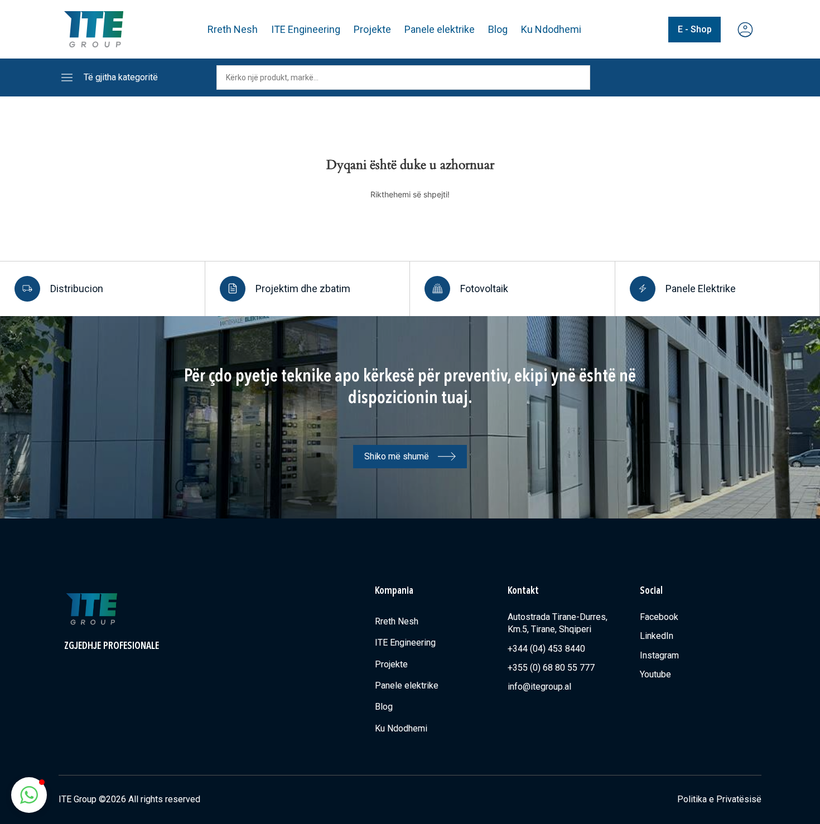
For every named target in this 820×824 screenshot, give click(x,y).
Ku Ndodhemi (551, 29)
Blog (498, 29)
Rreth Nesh (233, 29)
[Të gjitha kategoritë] (67, 77)
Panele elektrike (439, 29)
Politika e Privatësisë (719, 799)
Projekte (372, 29)
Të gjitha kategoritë (121, 77)
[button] (29, 795)
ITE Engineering (305, 29)
